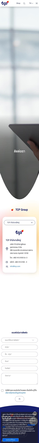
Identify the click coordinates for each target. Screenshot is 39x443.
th (30, 3)
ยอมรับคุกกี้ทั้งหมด (10, 440)
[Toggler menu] (37, 3)
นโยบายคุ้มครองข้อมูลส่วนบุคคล (15, 392)
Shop (18, 3)
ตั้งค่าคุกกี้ (4, 436)
